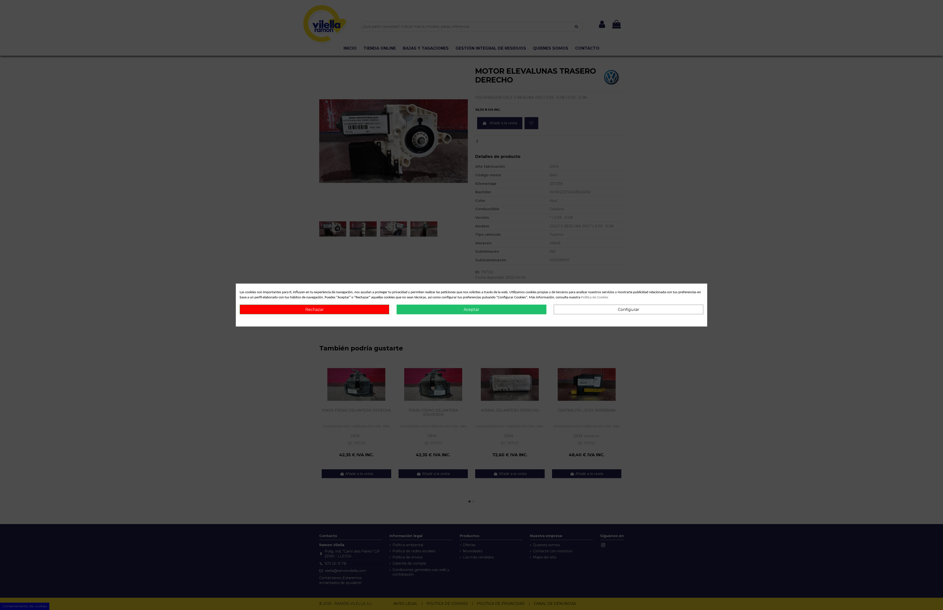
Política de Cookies (594, 297)
